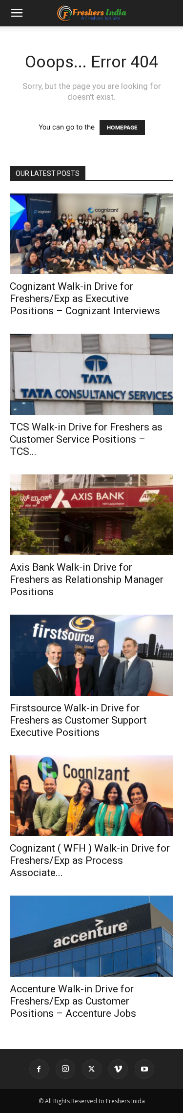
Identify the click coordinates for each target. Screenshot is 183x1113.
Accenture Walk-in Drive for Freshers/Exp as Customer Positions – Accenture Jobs (73, 1001)
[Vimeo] (118, 1069)
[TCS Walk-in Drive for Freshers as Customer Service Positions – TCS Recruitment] (91, 374)
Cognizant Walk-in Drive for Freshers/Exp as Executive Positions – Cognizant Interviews (85, 298)
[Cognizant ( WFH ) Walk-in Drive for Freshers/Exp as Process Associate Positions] (91, 795)
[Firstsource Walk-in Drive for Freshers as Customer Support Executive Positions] (91, 655)
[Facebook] (39, 1069)
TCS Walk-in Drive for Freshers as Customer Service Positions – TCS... (86, 439)
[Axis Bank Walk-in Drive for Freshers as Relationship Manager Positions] (91, 514)
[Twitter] (92, 1069)
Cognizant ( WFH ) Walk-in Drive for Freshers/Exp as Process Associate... (90, 860)
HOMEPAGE (122, 127)
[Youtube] (144, 1069)
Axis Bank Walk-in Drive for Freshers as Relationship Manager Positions (86, 579)
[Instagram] (65, 1069)
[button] (16, 13)
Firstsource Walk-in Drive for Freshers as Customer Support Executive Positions (78, 720)
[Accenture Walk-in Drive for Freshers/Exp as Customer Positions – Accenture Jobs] (91, 936)
